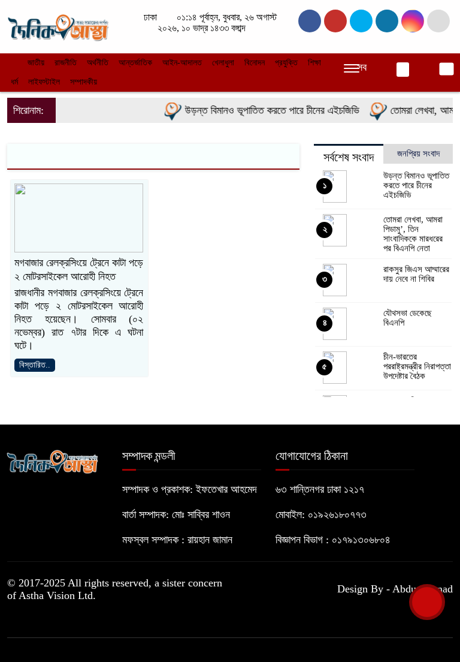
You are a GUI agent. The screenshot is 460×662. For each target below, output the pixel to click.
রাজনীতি (66, 62)
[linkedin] (387, 21)
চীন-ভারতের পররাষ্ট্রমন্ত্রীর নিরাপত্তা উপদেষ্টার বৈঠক (417, 366)
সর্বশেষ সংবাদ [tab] (348, 157)
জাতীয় (36, 62)
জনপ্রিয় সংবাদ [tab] (418, 153)
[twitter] (335, 21)
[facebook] (309, 21)
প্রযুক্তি (286, 62)
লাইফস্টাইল (44, 81)
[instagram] (361, 21)
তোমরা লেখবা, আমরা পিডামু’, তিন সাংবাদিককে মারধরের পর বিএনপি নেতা (413, 234)
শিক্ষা (314, 62)
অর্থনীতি (97, 62)
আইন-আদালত (182, 62)
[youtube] (412, 21)
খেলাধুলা (223, 62)
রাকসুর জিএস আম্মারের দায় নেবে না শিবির (416, 274)
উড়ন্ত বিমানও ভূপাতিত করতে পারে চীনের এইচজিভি (266, 110)
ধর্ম (14, 81)
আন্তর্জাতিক (135, 62)
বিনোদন (254, 62)
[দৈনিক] (57, 25)
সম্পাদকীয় (83, 81)
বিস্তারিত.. (34, 364)
